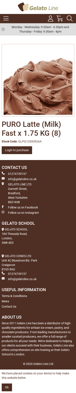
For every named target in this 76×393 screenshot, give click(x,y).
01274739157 (17, 173)
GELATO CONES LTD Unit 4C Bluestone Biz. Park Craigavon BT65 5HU (19, 262)
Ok (7, 387)
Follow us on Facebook (23, 207)
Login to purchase (17, 150)
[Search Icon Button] (69, 18)
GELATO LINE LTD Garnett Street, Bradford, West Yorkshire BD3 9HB (19, 193)
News (5, 301)
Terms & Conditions (14, 296)
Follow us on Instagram (23, 212)
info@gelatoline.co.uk (22, 179)
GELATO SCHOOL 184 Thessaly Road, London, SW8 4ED (15, 236)
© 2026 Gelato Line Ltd (38, 364)
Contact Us (9, 306)
